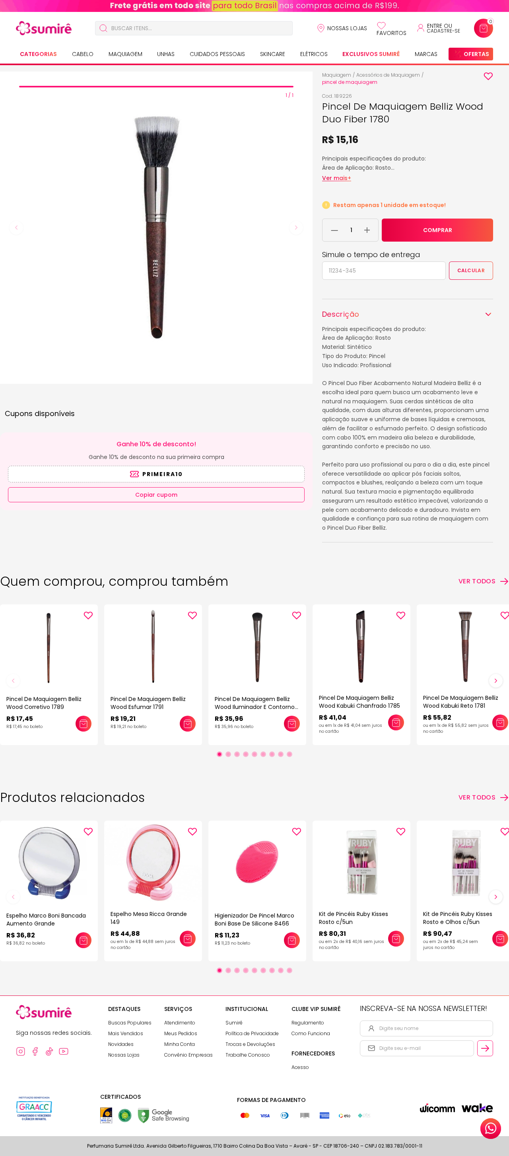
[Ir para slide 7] (272, 754)
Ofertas (476, 54)
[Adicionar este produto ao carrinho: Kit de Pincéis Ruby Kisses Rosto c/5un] (396, 939)
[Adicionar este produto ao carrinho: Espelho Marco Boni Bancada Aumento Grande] (83, 940)
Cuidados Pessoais (217, 54)
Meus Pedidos (180, 1033)
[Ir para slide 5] (254, 754)
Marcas (426, 54)
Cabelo (82, 54)
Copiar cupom (156, 495)
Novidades (121, 1044)
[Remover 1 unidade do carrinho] (334, 230)
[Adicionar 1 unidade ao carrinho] (367, 230)
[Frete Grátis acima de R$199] (254, 6)
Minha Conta (179, 1044)
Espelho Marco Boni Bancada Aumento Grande (46, 920)
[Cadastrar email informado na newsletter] (485, 1048)
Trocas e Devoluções (250, 1044)
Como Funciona (310, 1033)
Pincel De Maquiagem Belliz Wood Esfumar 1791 (148, 703)
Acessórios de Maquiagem (388, 75)
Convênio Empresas (188, 1054)
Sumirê (234, 1022)
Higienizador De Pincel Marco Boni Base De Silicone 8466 (254, 920)
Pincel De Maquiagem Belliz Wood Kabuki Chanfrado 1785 (359, 702)
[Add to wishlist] (488, 76)
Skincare (272, 54)
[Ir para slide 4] (246, 754)
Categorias (38, 54)
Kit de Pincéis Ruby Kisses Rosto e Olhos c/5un (457, 918)
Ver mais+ (336, 178)
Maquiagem (125, 54)
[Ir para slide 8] (281, 754)
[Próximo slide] (496, 680)
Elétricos (314, 54)
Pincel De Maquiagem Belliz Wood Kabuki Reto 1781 (460, 702)
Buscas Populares (130, 1022)
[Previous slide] (16, 227)
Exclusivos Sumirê (371, 54)
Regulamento (307, 1022)
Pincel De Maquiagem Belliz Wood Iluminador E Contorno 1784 (255, 707)
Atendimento (179, 1022)
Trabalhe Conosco (247, 1054)
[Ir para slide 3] (237, 754)
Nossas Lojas (347, 28)
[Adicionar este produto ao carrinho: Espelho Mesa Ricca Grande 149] (188, 939)
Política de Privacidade (252, 1033)
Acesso (300, 1067)
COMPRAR (437, 230)
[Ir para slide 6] (263, 754)
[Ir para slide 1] (219, 754)
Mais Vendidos (125, 1033)
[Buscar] (103, 28)
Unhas (166, 54)
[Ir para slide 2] (228, 754)
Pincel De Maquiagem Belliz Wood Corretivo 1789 (44, 703)
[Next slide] (296, 227)
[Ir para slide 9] (289, 754)
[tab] (156, 86)
